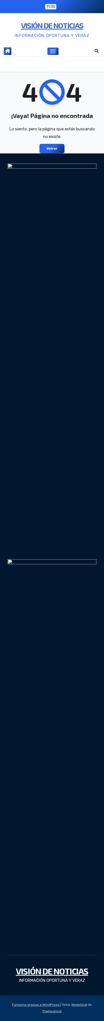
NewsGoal (79, 1005)
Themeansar (52, 1011)
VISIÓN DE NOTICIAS (52, 25)
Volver (52, 148)
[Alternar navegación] (53, 51)
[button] (97, 51)
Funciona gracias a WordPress (36, 1005)
